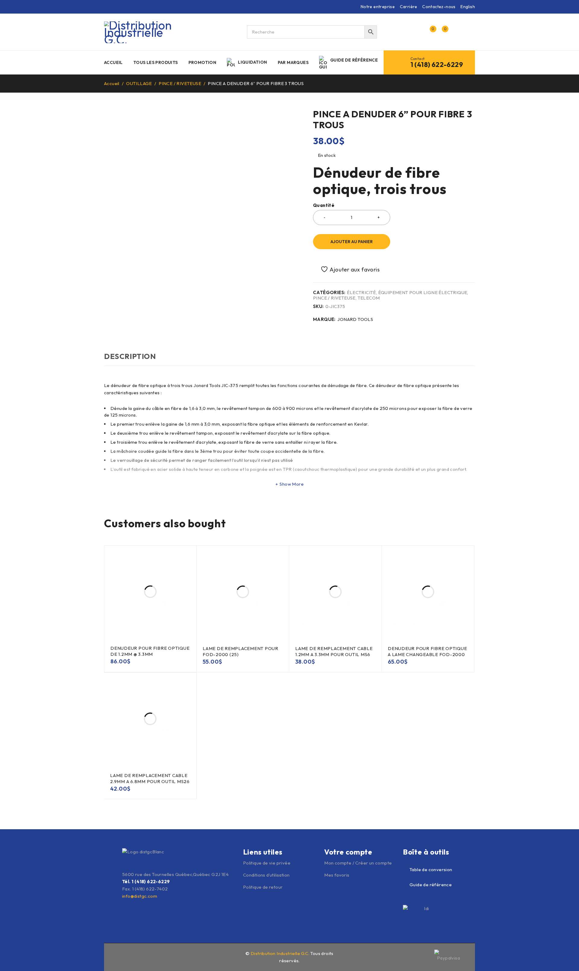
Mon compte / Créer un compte (358, 863)
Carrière (408, 6)
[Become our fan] (121, 957)
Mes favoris (336, 875)
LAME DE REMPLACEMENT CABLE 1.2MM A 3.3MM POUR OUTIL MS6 (334, 651)
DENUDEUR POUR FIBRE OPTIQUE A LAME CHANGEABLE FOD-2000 (427, 651)
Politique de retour (263, 887)
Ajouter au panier (352, 241)
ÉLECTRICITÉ (361, 292)
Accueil (111, 83)
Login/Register (417, 32)
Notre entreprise (378, 6)
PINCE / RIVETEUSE (180, 83)
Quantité (323, 205)
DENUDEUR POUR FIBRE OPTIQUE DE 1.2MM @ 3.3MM (149, 651)
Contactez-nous (439, 6)
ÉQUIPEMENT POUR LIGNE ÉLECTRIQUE (422, 292)
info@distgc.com (139, 896)
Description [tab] (130, 356)
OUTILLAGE (139, 83)
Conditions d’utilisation (266, 875)
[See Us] (134, 957)
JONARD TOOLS (355, 319)
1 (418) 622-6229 (436, 64)
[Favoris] (347, 269)
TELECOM (369, 298)
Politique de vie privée (266, 863)
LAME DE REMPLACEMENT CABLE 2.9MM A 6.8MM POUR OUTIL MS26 (150, 778)
